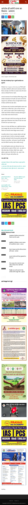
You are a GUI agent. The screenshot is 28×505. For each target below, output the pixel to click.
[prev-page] (2, 277)
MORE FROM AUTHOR (7, 232)
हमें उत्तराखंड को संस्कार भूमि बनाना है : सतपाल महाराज (12, 168)
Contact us (16, 500)
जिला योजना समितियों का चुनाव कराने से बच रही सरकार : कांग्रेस (19, 178)
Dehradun (14, 5)
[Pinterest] (9, 16)
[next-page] (5, 277)
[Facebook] (2, 16)
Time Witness (5, 13)
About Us (11, 500)
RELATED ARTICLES (7, 230)
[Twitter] (6, 16)
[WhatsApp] (12, 16)
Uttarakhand (7, 5)
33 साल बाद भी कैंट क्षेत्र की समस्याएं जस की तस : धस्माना (13, 166)
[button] (2, 2)
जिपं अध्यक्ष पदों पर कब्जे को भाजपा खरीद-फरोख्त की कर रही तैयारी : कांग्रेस (16, 264)
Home (2, 5)
